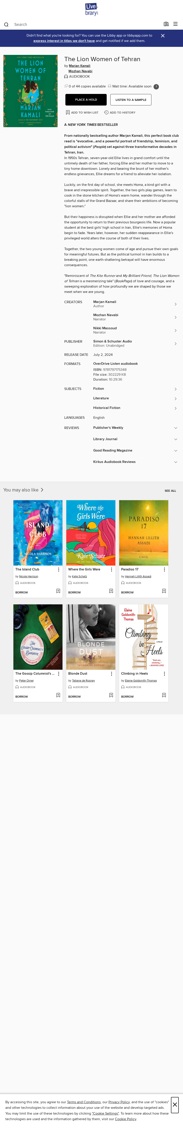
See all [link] (170, 491)
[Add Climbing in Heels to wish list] (164, 696)
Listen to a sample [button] (131, 100)
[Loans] (166, 25)
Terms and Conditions (84, 1102)
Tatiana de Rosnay (83, 680)
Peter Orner (26, 680)
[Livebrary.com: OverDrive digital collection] (91, 9)
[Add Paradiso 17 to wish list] (164, 591)
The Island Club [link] (27, 570)
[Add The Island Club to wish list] (58, 591)
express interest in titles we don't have (64, 41)
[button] (86, 100)
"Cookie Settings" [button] (105, 1113)
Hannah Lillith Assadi (138, 576)
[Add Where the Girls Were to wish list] (111, 591)
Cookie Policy (125, 1119)
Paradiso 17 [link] (129, 570)
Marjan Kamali (79, 66)
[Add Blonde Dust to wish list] (111, 696)
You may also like (21, 490)
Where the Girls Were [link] (84, 570)
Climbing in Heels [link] (134, 674)
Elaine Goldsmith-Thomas (141, 680)
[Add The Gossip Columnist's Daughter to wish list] (58, 696)
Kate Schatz (79, 576)
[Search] (6, 24)
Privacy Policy (119, 1102)
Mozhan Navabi (80, 71)
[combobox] (82, 24)
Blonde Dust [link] (77, 674)
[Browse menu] (175, 24)
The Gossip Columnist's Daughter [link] (35, 674)
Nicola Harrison (28, 576)
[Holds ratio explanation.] (156, 86)
